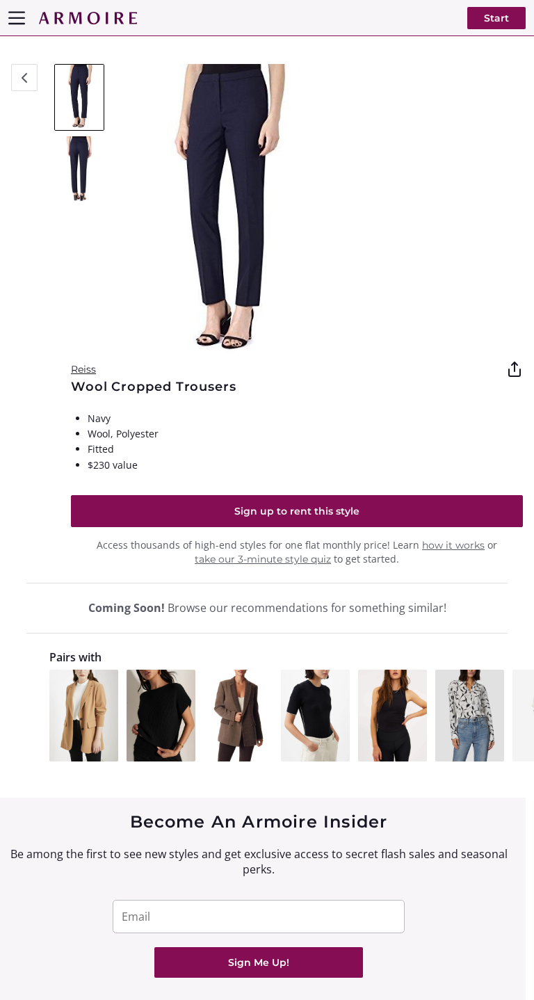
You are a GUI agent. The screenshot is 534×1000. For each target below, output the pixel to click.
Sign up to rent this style (296, 511)
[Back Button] (24, 77)
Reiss (83, 369)
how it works (453, 545)
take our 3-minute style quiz (263, 559)
